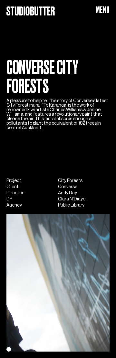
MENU (103, 10)
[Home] (30, 8)
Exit (10, 348)
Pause (24, 348)
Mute (40, 348)
